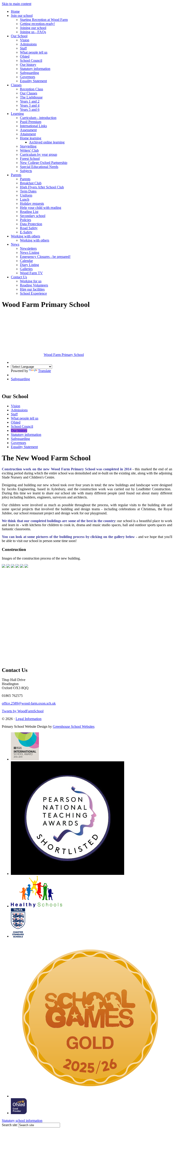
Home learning (30, 138)
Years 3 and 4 (29, 105)
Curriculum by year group (38, 154)
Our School (19, 36)
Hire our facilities (32, 289)
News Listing (29, 252)
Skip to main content (16, 4)
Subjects (26, 171)
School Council (31, 60)
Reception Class (31, 89)
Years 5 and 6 (29, 109)
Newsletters (28, 248)
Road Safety (29, 228)
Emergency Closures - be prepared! (45, 257)
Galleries (26, 269)
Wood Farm (64, 355)
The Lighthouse (31, 97)
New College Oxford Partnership (43, 163)
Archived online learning (47, 142)
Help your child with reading (40, 208)
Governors (27, 77)
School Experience (33, 293)
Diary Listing (29, 265)
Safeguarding (29, 73)
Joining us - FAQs (33, 32)
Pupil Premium (30, 122)
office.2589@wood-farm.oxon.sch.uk (29, 703)
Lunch (24, 199)
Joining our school (33, 28)
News (15, 244)
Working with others (25, 236)
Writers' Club (29, 150)
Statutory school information (22, 1120)
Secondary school (32, 216)
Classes (16, 85)
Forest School (30, 158)
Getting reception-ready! (37, 24)
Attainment (28, 134)
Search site (9, 1125)
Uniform (26, 195)
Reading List (29, 212)
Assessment (28, 130)
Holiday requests (32, 203)
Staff (23, 48)
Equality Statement (33, 81)
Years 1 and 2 (29, 101)
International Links (33, 126)
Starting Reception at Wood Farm (44, 20)
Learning (17, 114)
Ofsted (24, 56)
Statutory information (35, 69)
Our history (28, 65)
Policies (25, 220)
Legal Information (28, 719)
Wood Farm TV (31, 273)
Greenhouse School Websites (73, 726)
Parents (16, 175)
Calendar (26, 261)
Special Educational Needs (39, 167)
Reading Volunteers (34, 285)
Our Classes (28, 93)
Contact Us (19, 277)
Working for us (30, 281)
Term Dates (28, 191)
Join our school (22, 15)
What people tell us (33, 52)
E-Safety (26, 232)
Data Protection (31, 224)
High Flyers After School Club (42, 187)
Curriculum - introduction (38, 118)
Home (15, 11)
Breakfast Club (30, 183)
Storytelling (28, 146)
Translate (44, 371)
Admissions (28, 44)
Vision (24, 40)
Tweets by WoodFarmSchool (23, 711)
